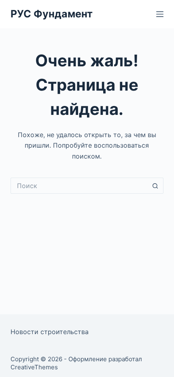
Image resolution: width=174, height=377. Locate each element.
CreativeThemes (34, 367)
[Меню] (159, 14)
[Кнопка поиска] (155, 186)
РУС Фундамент (52, 14)
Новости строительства (50, 332)
